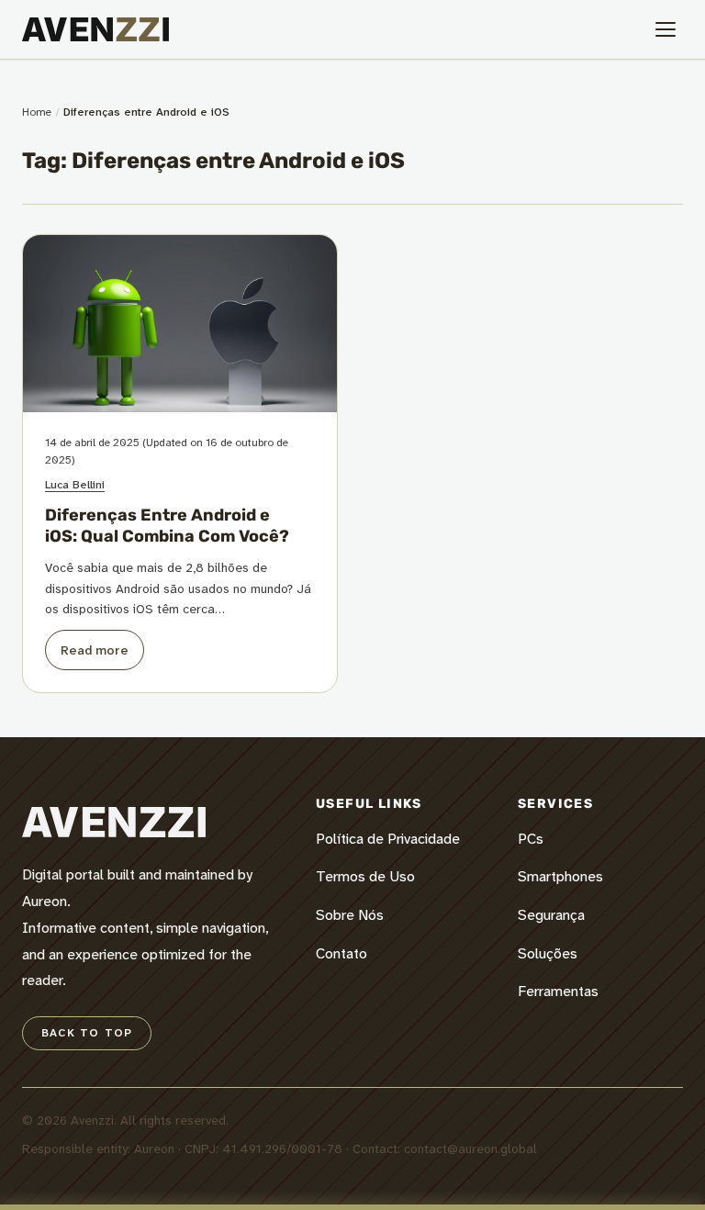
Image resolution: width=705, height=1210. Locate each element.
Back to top (86, 1032)
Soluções (547, 953)
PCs (530, 838)
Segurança (551, 914)
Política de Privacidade (388, 838)
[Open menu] (665, 29)
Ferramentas (558, 991)
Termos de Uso (365, 876)
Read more (95, 650)
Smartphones (560, 876)
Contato (341, 953)
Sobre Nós (350, 914)
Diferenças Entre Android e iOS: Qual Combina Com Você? (167, 525)
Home (36, 112)
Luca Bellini (75, 484)
